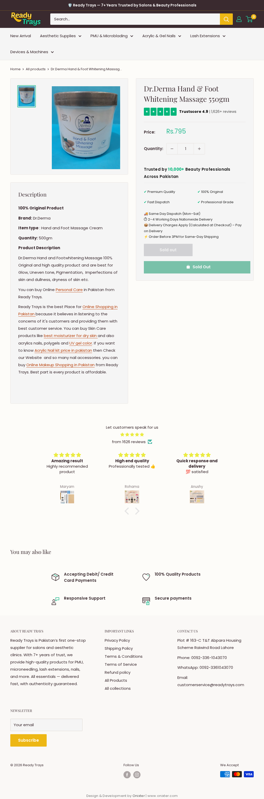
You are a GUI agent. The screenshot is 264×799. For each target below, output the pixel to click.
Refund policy (117, 672)
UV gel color (80, 343)
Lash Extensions (205, 35)
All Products (116, 680)
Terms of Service (121, 664)
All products (36, 69)
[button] (128, 511)
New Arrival (20, 35)
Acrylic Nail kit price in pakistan (63, 350)
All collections (118, 688)
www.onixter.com (162, 795)
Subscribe (28, 740)
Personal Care (69, 289)
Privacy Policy (117, 640)
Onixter (139, 795)
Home (15, 69)
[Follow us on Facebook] (127, 774)
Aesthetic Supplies (58, 35)
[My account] (239, 19)
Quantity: (153, 148)
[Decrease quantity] (172, 148)
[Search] (226, 19)
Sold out (168, 250)
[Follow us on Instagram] (137, 774)
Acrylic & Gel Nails (159, 35)
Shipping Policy (119, 648)
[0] (249, 19)
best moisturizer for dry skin (71, 335)
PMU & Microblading (109, 35)
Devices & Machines (29, 51)
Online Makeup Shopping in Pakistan (60, 364)
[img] (132, 434)
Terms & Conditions (124, 656)
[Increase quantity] (199, 148)
